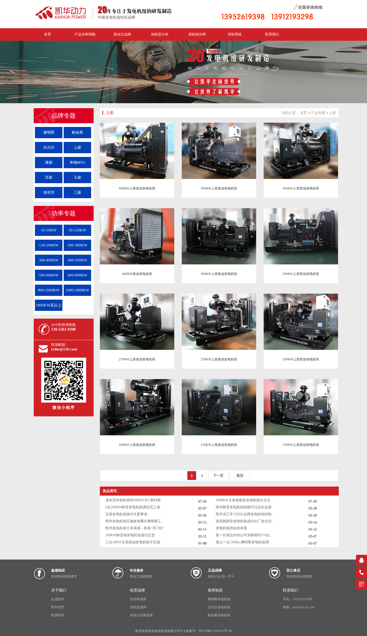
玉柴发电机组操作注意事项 (126, 514)
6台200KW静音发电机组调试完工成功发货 (135, 507)
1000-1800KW (77, 290)
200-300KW (77, 245)
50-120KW (77, 230)
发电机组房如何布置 (231, 528)
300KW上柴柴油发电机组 (301, 274)
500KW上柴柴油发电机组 (219, 188)
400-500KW (77, 260)
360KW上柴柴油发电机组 (219, 274)
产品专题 (318, 113)
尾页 (239, 476)
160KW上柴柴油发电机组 (137, 445)
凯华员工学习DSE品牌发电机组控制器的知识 (246, 514)
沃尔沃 (48, 147)
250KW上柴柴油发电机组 (219, 359)
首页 (303, 113)
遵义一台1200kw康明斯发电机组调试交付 (246, 542)
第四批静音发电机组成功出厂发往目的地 (246, 521)
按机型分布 (160, 34)
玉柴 (77, 177)
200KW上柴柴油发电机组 (301, 359)
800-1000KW (48, 290)
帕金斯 (77, 132)
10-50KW (48, 230)
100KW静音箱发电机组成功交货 (130, 535)
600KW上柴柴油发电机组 (137, 188)
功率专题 (64, 213)
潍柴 (48, 162)
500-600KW (48, 275)
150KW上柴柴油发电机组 (301, 445)
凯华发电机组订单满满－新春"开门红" (134, 528)
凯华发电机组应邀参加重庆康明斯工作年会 (135, 521)
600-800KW (77, 275)
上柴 (77, 147)
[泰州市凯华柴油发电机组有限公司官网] (109, 19)
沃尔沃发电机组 (219, 607)
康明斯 (48, 132)
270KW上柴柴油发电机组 (137, 359)
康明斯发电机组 (219, 599)
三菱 (77, 192)
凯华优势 (57, 607)
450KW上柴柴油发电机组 (301, 188)
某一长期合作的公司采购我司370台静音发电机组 (246, 535)
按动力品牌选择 (141, 615)
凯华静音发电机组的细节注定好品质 (244, 507)
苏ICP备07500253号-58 (215, 631)
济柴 (48, 177)
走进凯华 (57, 599)
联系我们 (272, 34)
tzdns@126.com (64, 349)
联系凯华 (57, 615)
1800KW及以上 (48, 305)
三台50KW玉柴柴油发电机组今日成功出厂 (135, 542)
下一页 (218, 476)
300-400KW (48, 260)
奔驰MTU (77, 162)
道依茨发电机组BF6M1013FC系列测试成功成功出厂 (135, 500)
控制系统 (235, 34)
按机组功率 (197, 34)
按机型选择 (138, 607)
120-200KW (48, 245)
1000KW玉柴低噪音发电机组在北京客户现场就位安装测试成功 (246, 500)
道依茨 (48, 192)
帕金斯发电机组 (219, 615)
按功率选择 (138, 599)
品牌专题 (64, 115)
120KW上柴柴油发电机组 (219, 445)
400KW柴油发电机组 (137, 274)
